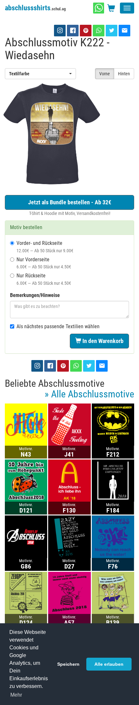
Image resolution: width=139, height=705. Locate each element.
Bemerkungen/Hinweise (35, 295)
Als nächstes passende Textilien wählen (58, 326)
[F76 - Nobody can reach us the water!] (113, 536)
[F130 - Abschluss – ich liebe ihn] (69, 480)
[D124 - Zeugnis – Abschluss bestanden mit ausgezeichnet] (26, 592)
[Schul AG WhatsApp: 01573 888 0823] (98, 8)
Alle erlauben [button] (108, 664)
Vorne (104, 73)
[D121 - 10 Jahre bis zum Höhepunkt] (26, 480)
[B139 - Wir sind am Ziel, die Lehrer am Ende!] (113, 592)
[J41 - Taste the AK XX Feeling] (69, 424)
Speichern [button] (68, 664)
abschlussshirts (35, 8)
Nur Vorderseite (43, 263)
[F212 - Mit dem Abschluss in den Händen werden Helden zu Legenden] (113, 424)
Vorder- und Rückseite (44, 246)
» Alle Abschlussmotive (89, 394)
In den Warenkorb (102, 341)
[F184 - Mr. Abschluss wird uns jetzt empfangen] (113, 480)
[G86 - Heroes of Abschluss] (26, 536)
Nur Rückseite (43, 279)
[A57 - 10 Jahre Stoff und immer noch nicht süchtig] (69, 592)
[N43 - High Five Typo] (26, 424)
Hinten (124, 73)
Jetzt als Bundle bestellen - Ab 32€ (69, 202)
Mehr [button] (16, 695)
